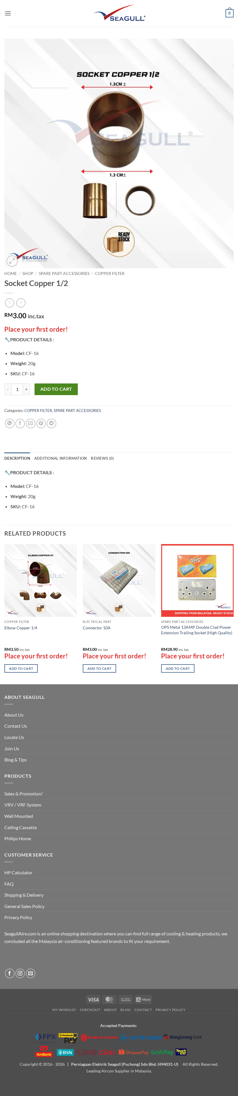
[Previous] (4, 613)
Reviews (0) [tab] (102, 458)
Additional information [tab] (60, 458)
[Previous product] (20, 302)
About (110, 1010)
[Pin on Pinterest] (41, 423)
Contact (143, 1010)
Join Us (11, 748)
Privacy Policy (18, 917)
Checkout (90, 1010)
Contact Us (15, 726)
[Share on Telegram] (51, 423)
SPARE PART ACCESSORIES (64, 273)
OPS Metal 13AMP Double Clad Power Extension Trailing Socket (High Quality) (196, 630)
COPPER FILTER (110, 273)
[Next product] (9, 302)
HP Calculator (18, 872)
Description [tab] (17, 458)
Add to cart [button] (21, 668)
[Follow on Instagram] (20, 973)
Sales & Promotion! (23, 793)
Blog (125, 1010)
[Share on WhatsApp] (10, 423)
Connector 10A (97, 627)
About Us (14, 714)
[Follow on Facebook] (10, 973)
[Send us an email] (30, 973)
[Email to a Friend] (30, 423)
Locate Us (14, 737)
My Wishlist (64, 1010)
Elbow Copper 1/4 (20, 627)
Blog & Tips (15, 759)
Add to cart (56, 389)
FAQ (9, 884)
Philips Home (17, 838)
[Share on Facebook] (20, 423)
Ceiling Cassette (20, 827)
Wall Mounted (18, 816)
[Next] (233, 613)
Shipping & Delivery (24, 895)
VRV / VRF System (22, 804)
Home (10, 273)
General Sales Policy (24, 906)
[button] (7, 13)
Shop (27, 273)
